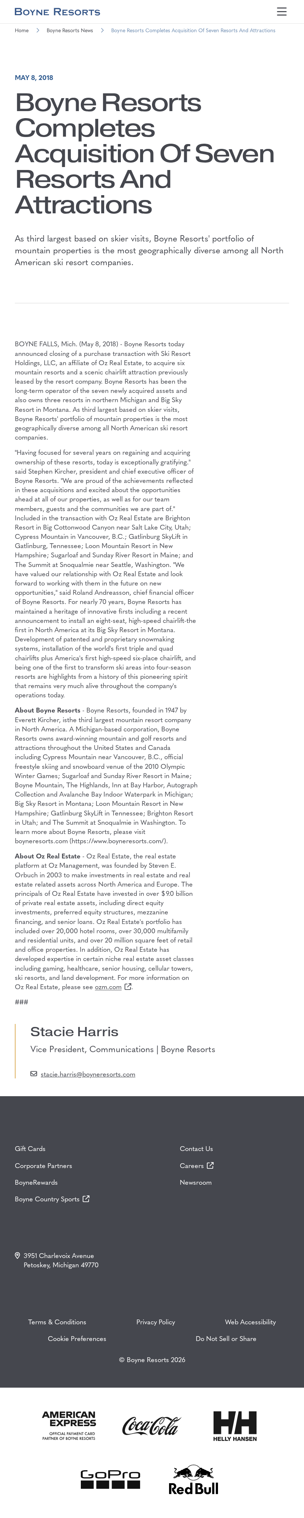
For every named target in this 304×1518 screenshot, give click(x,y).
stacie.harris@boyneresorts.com (88, 1073)
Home (22, 30)
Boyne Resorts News (70, 30)
